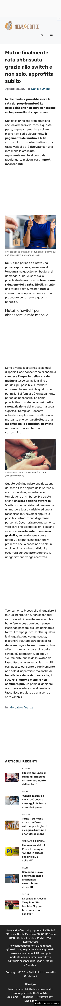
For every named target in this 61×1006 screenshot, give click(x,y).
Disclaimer (30, 1000)
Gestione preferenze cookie (47, 1003)
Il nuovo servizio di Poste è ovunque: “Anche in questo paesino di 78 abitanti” (33, 853)
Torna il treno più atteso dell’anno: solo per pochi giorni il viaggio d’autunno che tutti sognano (34, 826)
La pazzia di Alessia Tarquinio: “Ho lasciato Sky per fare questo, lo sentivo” (34, 906)
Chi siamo (12, 996)
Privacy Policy (44, 996)
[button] (42, 35)
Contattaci (30, 976)
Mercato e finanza (21, 707)
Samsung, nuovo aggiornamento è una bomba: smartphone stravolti (33, 880)
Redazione (27, 996)
